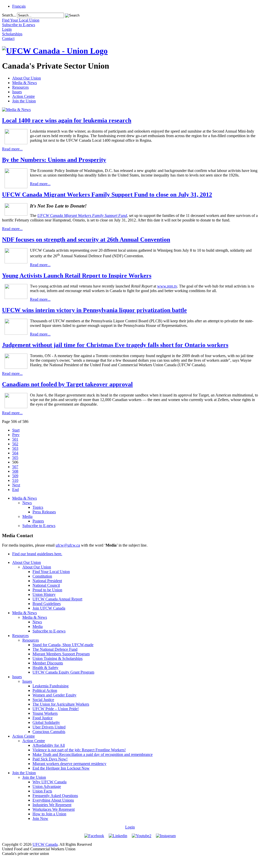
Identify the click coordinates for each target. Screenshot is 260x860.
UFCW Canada (45, 844)
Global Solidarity (46, 722)
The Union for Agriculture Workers (60, 704)
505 (15, 457)
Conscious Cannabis (48, 731)
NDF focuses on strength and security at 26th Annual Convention (86, 239)
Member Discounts (47, 663)
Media (27, 516)
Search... (9, 15)
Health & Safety (45, 667)
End (15, 489)
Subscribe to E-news (38, 525)
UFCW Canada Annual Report (57, 599)
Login (130, 827)
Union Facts (42, 791)
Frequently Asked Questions (55, 795)
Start (16, 430)
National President (47, 581)
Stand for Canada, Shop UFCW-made (62, 645)
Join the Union (24, 101)
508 (15, 471)
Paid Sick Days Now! (50, 759)
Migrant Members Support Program (61, 654)
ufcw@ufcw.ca (68, 545)
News (27, 503)
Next (16, 485)
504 (15, 453)
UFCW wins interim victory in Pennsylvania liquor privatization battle (94, 310)
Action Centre (23, 96)
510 (15, 480)
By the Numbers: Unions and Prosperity (54, 159)
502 (15, 444)
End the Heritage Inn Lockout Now (61, 768)
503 (15, 448)
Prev (16, 435)
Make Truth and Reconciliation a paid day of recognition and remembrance (92, 754)
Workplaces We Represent (53, 809)
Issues (17, 92)
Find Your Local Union (51, 571)
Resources (20, 87)
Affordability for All (48, 745)
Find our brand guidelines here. (37, 554)
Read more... (12, 149)
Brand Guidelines (46, 603)
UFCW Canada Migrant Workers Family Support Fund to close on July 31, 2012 (107, 194)
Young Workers (45, 713)
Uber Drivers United (49, 727)
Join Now (40, 818)
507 (15, 467)
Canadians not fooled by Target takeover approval (67, 384)
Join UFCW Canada (48, 608)
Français (19, 6)
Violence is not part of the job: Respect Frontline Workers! (79, 750)
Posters (38, 521)
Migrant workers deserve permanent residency (69, 763)
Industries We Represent (51, 805)
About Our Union (26, 78)
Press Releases (44, 512)
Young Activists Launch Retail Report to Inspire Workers (76, 275)
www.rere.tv (167, 286)
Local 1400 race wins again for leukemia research (66, 120)
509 (15, 476)
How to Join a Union (49, 814)
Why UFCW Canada (49, 782)
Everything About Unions (53, 800)
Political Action (44, 690)
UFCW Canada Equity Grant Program (63, 672)
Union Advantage (46, 786)
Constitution (42, 576)
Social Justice (43, 699)
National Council (46, 585)
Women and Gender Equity (54, 695)
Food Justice (42, 718)
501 (15, 439)
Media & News (24, 83)
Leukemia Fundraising (50, 686)
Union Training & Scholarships (57, 658)
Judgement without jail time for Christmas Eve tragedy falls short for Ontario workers (115, 345)
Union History (44, 594)
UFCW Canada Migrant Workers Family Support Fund (82, 215)
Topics (37, 507)
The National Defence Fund (54, 649)
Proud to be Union (47, 590)
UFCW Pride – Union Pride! (55, 709)
